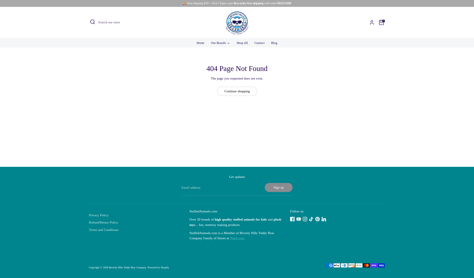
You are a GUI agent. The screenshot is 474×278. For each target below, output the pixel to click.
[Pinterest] (317, 219)
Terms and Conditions (103, 230)
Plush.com (237, 238)
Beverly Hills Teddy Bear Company (127, 267)
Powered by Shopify (158, 267)
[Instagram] (305, 219)
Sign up (278, 187)
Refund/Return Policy (103, 222)
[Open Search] (92, 22)
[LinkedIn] (324, 219)
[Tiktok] (311, 219)
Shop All (242, 43)
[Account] (371, 22)
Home (200, 43)
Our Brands (219, 43)
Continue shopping (237, 91)
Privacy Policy (99, 215)
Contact (259, 43)
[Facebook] (292, 219)
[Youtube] (298, 219)
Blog (274, 43)
